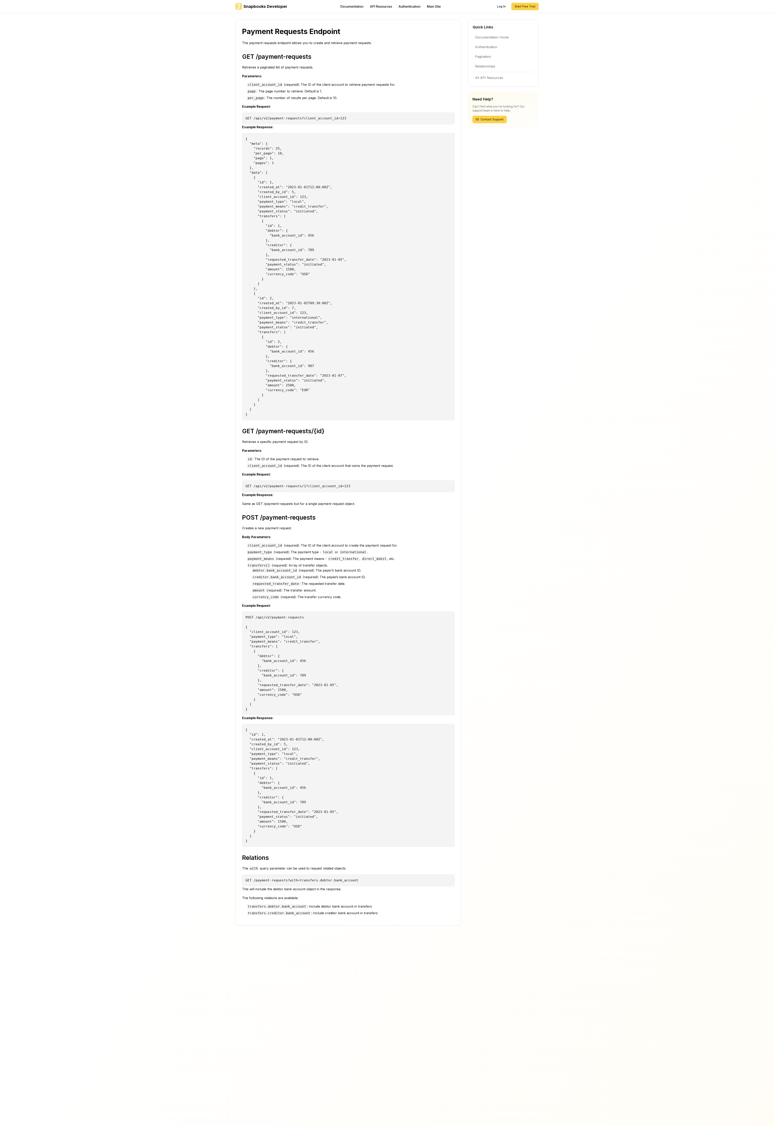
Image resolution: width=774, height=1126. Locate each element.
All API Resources (489, 78)
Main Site (434, 6)
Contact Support (492, 119)
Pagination (483, 57)
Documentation (351, 6)
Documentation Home (492, 37)
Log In (501, 6)
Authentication (409, 6)
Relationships (485, 66)
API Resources (381, 6)
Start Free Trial (525, 6)
